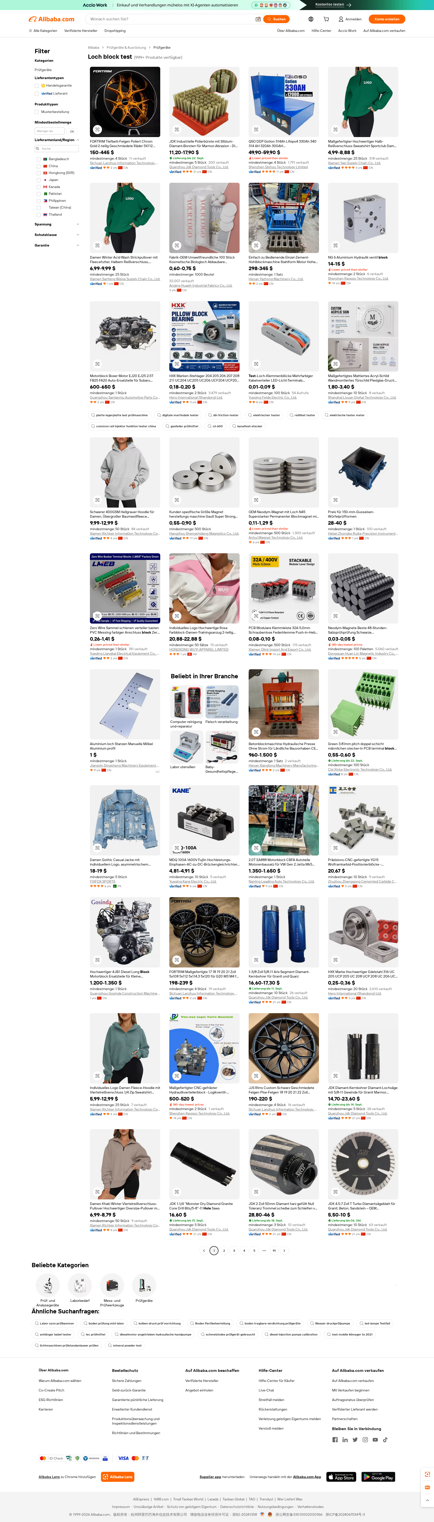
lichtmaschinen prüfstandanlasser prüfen (69, 1345)
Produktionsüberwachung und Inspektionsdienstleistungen (135, 1421)
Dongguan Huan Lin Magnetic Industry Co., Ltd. (363, 653)
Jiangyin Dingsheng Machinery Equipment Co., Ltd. (125, 765)
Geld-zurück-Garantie (129, 1390)
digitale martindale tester (180, 415)
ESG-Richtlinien (51, 1400)
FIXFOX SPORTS (102, 881)
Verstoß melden (271, 1428)
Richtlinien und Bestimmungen (136, 1433)
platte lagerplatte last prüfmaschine (122, 415)
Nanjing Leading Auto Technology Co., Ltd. (281, 881)
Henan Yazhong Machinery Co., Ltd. (276, 279)
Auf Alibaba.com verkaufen (353, 1381)
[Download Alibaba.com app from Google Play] (378, 1477)
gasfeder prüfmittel (184, 426)
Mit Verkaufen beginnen (350, 1390)
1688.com (161, 1499)
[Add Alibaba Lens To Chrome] (117, 1477)
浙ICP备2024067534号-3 (345, 1514)
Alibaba (93, 47)
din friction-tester (226, 415)
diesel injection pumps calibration (293, 1334)
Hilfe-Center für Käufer (277, 1381)
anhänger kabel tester (55, 1334)
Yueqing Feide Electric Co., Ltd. (273, 397)
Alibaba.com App (307, 1477)
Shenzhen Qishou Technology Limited (278, 167)
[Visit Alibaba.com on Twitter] (355, 1440)
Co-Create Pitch (51, 1390)
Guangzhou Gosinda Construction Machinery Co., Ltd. (125, 993)
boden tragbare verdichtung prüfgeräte (273, 1323)
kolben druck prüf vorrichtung (160, 1323)
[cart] (327, 20)
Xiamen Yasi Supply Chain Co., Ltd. (354, 163)
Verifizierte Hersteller (202, 1381)
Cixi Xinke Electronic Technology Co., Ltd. (360, 769)
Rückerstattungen (273, 1409)
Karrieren (46, 1409)
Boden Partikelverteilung (212, 1323)
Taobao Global (233, 1499)
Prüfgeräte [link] (162, 47)
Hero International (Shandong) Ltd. (196, 397)
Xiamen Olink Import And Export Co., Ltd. (280, 649)
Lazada (212, 1499)
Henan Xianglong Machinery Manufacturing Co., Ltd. (284, 765)
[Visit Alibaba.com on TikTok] (385, 1440)
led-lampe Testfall (377, 1323)
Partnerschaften (345, 1419)
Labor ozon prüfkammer (57, 1323)
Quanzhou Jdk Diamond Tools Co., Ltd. (199, 167)
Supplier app (210, 1477)
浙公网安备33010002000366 (299, 1514)
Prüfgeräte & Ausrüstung (126, 47)
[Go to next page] (284, 1250)
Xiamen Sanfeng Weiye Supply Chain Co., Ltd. (125, 279)
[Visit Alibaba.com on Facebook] (335, 1440)
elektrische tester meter (347, 415)
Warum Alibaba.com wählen (60, 1381)
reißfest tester (305, 415)
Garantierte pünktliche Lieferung (137, 1400)
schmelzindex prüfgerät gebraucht (230, 1334)
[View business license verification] (262, 1514)
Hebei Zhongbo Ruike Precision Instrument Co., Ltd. (363, 533)
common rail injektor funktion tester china (126, 426)
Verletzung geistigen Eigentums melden (290, 1419)
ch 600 (218, 426)
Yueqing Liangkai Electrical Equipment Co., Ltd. (125, 653)
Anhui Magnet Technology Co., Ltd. (276, 537)
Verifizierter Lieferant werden (355, 1409)
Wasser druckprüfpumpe (332, 1323)
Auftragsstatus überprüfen (353, 1400)
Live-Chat (266, 1390)
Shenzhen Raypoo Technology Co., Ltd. (358, 278)
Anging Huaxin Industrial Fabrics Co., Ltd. (200, 285)
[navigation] (57, 649)
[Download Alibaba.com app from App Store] (341, 1477)
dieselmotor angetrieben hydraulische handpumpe (155, 1334)
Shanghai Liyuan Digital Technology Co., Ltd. (362, 397)
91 (274, 1250)
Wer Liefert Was (289, 1499)
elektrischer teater (266, 415)
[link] (427, 1474)
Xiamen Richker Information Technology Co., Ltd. (125, 533)
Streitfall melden (271, 1400)
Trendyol (266, 1499)
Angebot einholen (199, 1390)
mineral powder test (127, 1345)
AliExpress (141, 1499)
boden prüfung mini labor (106, 1323)
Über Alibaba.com (53, 1370)
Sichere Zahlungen (126, 1381)
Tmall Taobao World (188, 1499)
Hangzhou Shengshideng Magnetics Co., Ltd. (204, 533)
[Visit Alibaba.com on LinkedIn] (345, 1440)
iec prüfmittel (95, 1334)
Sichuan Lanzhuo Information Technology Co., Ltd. (125, 163)
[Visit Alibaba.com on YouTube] (375, 1440)
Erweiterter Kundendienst (132, 1409)
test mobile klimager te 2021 (352, 1334)
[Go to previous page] (203, 1250)
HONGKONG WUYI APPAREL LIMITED (199, 649)
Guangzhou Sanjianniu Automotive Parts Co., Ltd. (125, 397)
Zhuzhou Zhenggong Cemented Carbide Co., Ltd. (363, 881)
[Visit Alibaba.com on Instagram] (365, 1440)
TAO (252, 1499)
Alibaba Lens (49, 1477)
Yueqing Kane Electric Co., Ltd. (192, 881)
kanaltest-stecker (249, 426)
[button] (258, 19)
